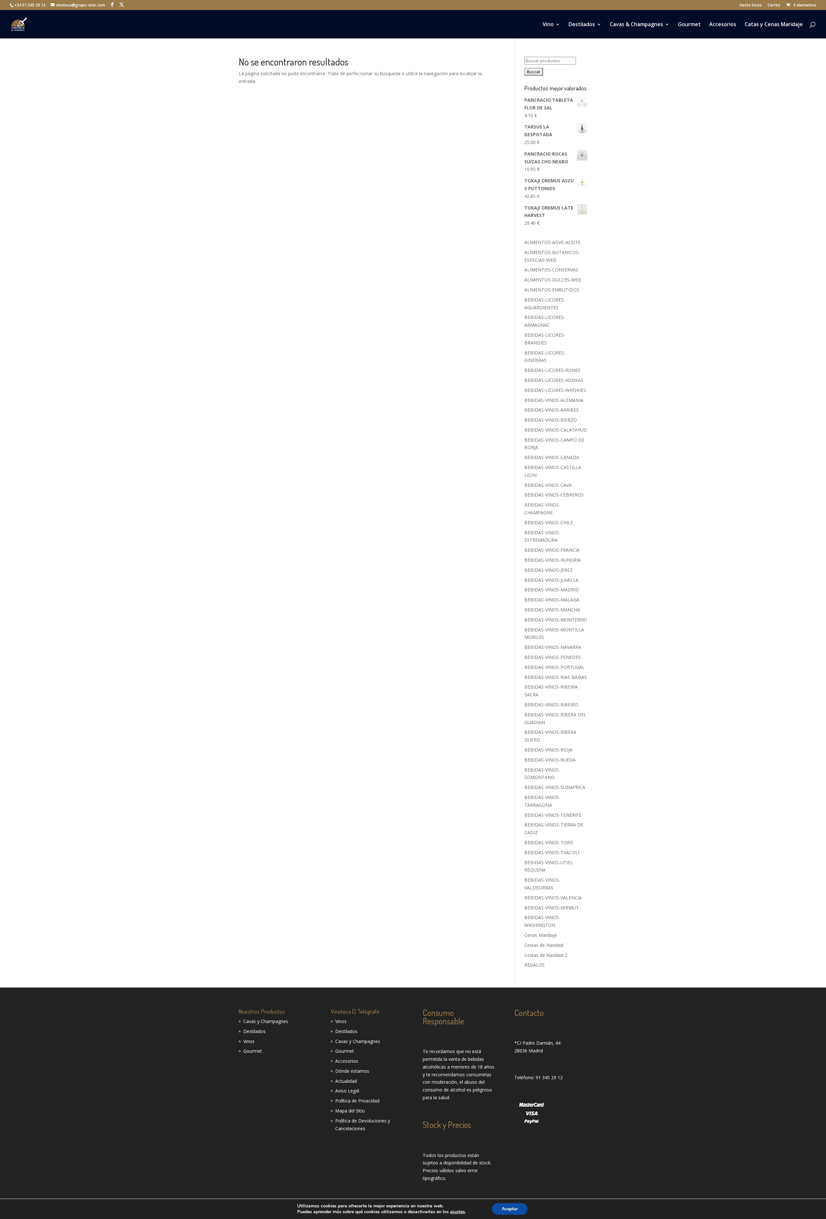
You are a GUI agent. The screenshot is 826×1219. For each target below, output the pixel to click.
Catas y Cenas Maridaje (774, 25)
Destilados (582, 25)
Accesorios (722, 25)
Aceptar (510, 1209)
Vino (548, 25)
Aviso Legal (347, 1091)
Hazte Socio (751, 5)
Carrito (774, 5)
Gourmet (689, 25)
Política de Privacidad (357, 1101)
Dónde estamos (352, 1071)
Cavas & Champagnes (636, 25)
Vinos (249, 1041)
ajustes (457, 1212)
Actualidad (346, 1081)
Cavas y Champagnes (265, 1021)
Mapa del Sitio (350, 1111)
